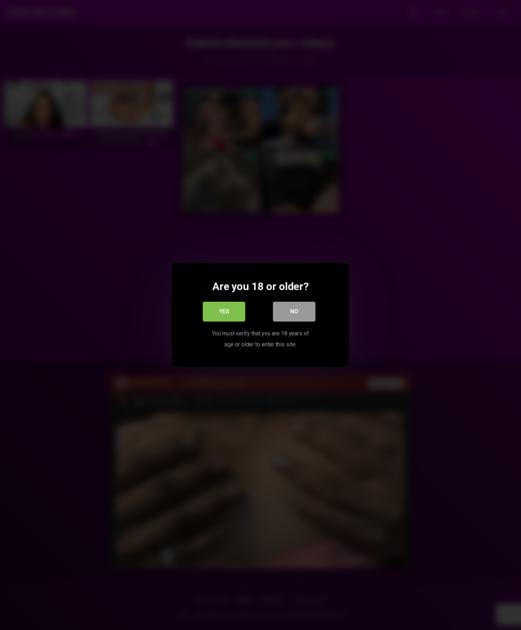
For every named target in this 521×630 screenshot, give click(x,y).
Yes (224, 311)
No (294, 311)
